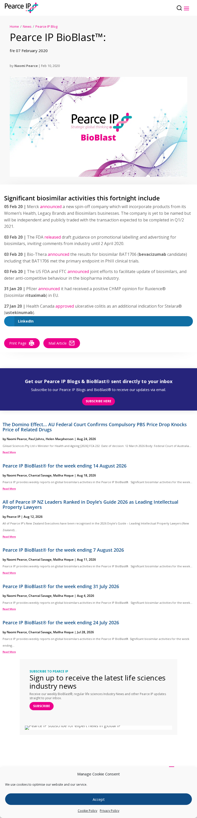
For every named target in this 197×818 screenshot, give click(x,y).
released (52, 237)
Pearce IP (13, 516)
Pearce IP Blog (46, 26)
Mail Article (57, 343)
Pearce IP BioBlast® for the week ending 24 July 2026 (61, 622)
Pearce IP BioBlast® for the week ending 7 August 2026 (63, 550)
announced (51, 206)
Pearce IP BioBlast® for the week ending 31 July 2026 (61, 586)
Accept (99, 799)
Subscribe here (98, 401)
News (27, 26)
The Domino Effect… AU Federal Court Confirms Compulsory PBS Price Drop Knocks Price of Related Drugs (95, 427)
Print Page (17, 343)
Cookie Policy (87, 811)
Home (14, 26)
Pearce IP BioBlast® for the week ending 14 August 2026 (64, 466)
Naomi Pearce (26, 65)
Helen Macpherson (60, 439)
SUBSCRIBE (41, 706)
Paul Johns (36, 439)
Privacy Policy (109, 811)
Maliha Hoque (63, 475)
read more (9, 452)
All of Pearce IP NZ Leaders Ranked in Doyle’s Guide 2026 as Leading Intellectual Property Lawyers (90, 504)
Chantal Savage (40, 475)
